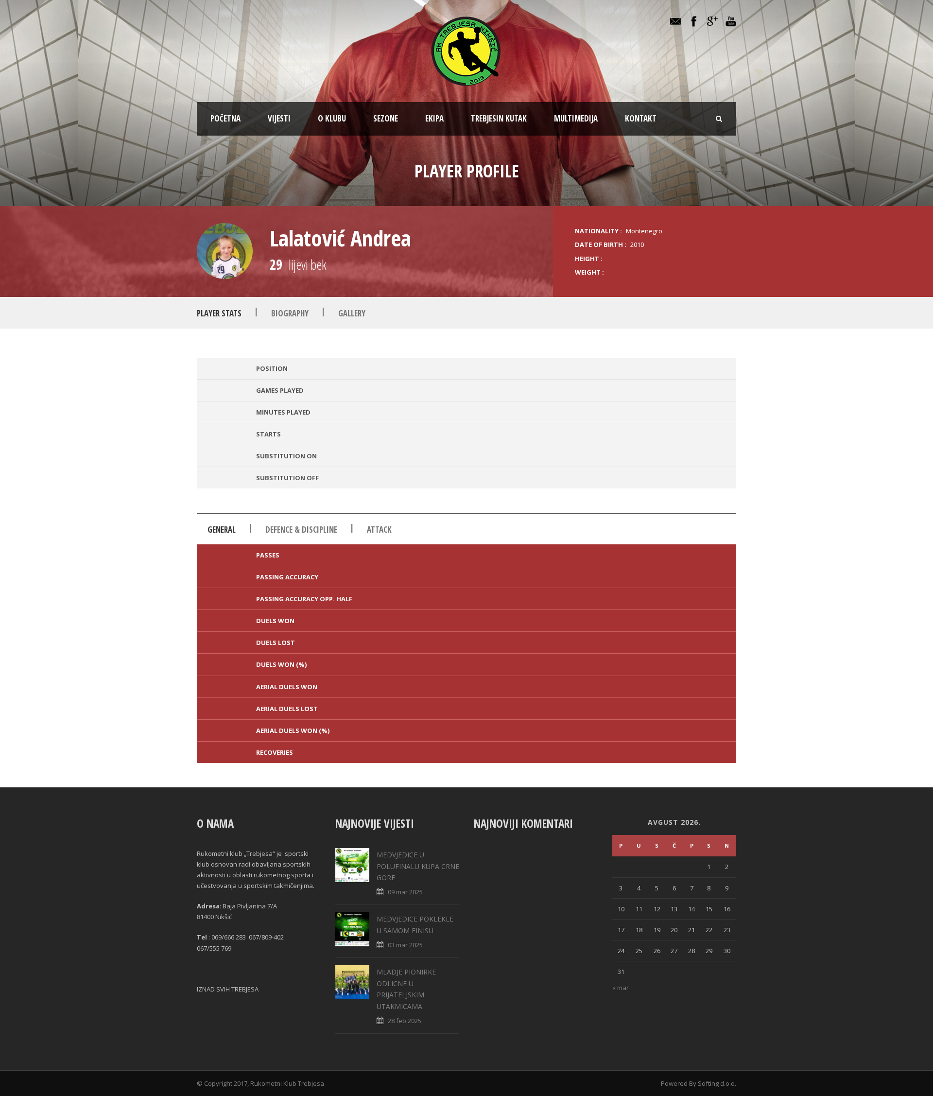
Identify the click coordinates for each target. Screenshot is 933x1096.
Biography (290, 313)
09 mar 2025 (405, 891)
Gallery (351, 313)
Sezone (385, 118)
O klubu (332, 118)
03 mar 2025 (405, 944)
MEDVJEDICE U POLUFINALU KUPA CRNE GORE (418, 866)
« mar (620, 987)
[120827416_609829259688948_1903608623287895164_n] (225, 251)
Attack (379, 529)
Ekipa (434, 118)
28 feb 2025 (404, 1020)
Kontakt (641, 118)
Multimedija (576, 118)
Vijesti (279, 118)
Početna (225, 118)
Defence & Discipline (301, 529)
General (221, 529)
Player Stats (219, 313)
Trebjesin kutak (499, 118)
